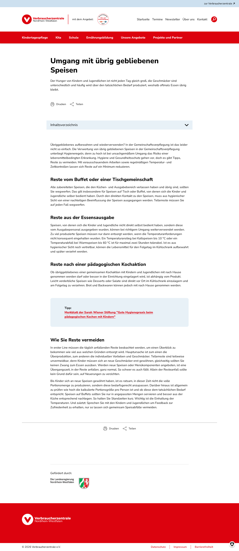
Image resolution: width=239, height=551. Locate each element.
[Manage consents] (232, 544)
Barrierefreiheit (204, 547)
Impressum (180, 547)
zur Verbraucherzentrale (218, 3)
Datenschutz (158, 547)
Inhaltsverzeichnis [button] (64, 125)
